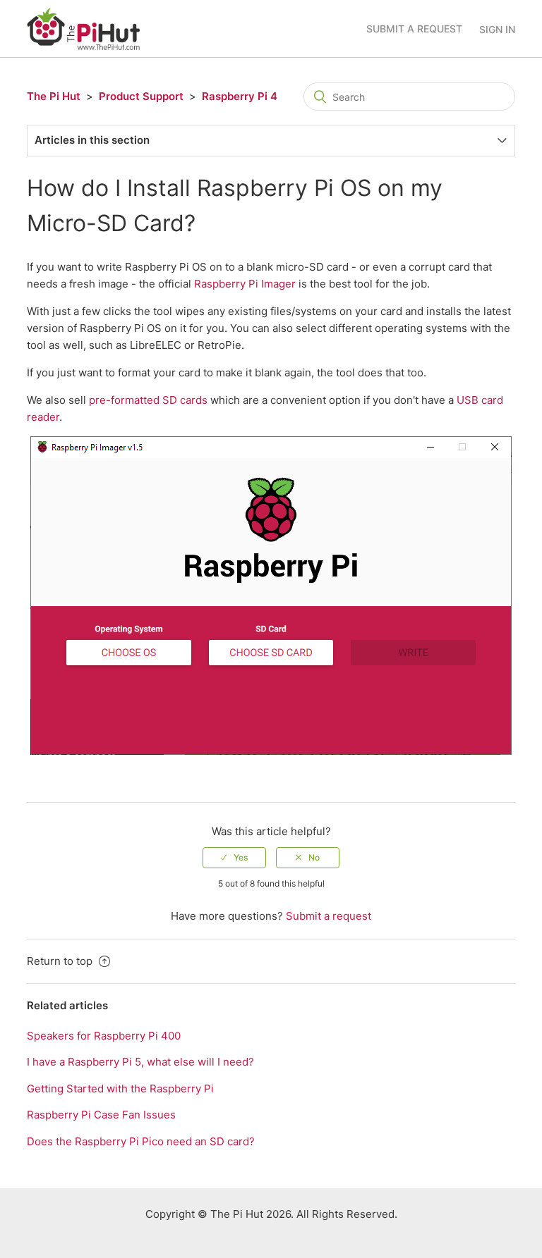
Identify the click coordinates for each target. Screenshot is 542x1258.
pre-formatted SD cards (148, 400)
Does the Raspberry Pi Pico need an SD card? (141, 1141)
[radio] (234, 857)
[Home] (83, 28)
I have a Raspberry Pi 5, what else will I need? (140, 1061)
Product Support (141, 96)
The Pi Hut (53, 96)
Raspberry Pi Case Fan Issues (101, 1114)
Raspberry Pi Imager (245, 283)
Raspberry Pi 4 (239, 96)
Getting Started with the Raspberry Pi (120, 1088)
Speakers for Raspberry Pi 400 (104, 1035)
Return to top (61, 961)
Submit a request (414, 29)
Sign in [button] (497, 29)
